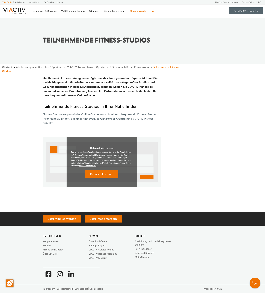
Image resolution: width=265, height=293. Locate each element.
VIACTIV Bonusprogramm (103, 253)
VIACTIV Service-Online (248, 11)
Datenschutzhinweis (87, 165)
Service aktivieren (101, 174)
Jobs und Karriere (144, 252)
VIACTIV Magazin (98, 257)
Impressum (49, 288)
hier (81, 160)
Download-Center (98, 241)
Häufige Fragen (222, 2)
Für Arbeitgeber (143, 248)
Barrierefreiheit (248, 2)
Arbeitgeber (20, 2)
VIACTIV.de (7, 2)
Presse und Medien (53, 249)
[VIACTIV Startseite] (14, 11)
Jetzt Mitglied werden (62, 219)
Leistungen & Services (45, 10)
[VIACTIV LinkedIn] (71, 276)
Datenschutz (81, 288)
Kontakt (235, 2)
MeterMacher (34, 2)
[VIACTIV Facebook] (48, 276)
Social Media (96, 288)
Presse (60, 2)
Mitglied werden (138, 10)
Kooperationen (51, 241)
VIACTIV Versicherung (73, 10)
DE (259, 2)
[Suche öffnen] (153, 11)
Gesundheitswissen (114, 10)
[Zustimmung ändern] (9, 283)
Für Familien (49, 2)
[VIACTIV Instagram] (59, 276)
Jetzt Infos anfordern (103, 219)
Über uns (94, 10)
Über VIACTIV (50, 253)
